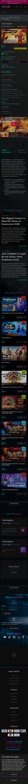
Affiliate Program (14, 715)
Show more (5, 99)
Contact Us (14, 720)
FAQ (14, 717)
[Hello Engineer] (14, 353)
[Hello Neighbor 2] (14, 329)
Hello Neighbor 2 (6, 338)
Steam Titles (14, 702)
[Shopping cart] (21, 6)
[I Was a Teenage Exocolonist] (14, 480)
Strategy (16, 104)
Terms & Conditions (12, 609)
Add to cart (17, 45)
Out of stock (20, 342)
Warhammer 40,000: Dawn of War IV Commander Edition (12, 412)
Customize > (14, 780)
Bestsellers (14, 696)
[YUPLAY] (6, 7)
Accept (11, 609)
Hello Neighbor (7, 520)
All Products (14, 693)
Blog (14, 712)
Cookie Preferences (14, 684)
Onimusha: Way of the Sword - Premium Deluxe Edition (13, 464)
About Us (14, 675)
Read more (5, 534)
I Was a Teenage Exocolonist (10, 490)
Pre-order (20, 391)
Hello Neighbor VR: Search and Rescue (13, 313)
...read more (22, 246)
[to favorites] (23, 46)
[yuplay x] (18, 637)
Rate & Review (22, 26)
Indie (11, 104)
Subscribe (7, 613)
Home (2, 17)
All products (9, 17)
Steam (6, 54)
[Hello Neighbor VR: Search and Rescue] (14, 304)
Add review (14, 572)
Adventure (17, 17)
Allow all (14, 774)
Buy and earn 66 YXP (20, 48)
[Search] (25, 12)
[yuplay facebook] (23, 637)
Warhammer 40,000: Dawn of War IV (12, 387)
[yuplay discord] (5, 637)
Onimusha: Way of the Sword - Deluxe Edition (13, 438)
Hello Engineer (6, 362)
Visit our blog (14, 628)
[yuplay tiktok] (9, 637)
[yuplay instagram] (14, 637)
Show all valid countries (14, 61)
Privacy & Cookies (14, 681)
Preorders (14, 699)
